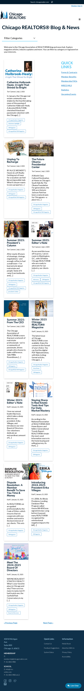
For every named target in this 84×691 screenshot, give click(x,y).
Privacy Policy (67, 652)
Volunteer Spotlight (13, 123)
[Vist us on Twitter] (16, 681)
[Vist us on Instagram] (11, 681)
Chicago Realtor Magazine (15, 120)
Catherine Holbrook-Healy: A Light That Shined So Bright (19, 85)
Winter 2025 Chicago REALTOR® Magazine (39, 323)
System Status (49, 652)
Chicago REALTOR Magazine (16, 131)
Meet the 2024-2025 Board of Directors (14, 566)
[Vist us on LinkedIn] (6, 684)
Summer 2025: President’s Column (16, 243)
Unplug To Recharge (13, 160)
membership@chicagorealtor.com (15, 659)
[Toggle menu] (79, 19)
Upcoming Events (68, 94)
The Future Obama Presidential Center (39, 163)
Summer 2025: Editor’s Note (41, 241)
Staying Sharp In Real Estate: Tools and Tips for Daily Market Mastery (40, 405)
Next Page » (48, 623)
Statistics (65, 90)
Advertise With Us (68, 648)
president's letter (13, 291)
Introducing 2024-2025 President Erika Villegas (40, 486)
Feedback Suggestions (51, 648)
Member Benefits (68, 77)
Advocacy (36, 279)
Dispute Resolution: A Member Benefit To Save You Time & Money (16, 489)
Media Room (66, 644)
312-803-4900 (11, 662)
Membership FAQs (69, 81)
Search (52, 2)
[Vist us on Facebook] (6, 681)
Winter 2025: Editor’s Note (15, 401)
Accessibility (66, 657)
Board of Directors (13, 613)
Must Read (36, 368)
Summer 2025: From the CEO (16, 321)
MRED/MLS (66, 85)
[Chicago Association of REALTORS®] (13, 15)
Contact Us (48, 644)
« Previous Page (10, 623)
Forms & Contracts (69, 72)
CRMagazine (12, 127)
